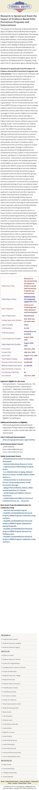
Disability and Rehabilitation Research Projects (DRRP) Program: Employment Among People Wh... (17, 523)
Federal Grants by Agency (11, 647)
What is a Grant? (8, 655)
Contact (15, 783)
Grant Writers (7, 728)
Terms (29, 783)
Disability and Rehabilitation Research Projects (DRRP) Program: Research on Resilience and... (17, 531)
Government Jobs (9, 769)
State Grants (7, 764)
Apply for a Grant (8, 732)
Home (2, 781)
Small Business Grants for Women (14, 667)
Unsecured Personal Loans (12, 752)
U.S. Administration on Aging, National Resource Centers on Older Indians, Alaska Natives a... (18, 474)
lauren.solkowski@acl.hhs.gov (13, 452)
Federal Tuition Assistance (11, 684)
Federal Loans (7, 720)
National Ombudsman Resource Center (18, 464)
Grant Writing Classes (10, 740)
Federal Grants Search (10, 639)
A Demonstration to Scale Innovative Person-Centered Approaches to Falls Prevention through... (17, 482)
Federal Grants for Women (12, 659)
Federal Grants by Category (12, 643)
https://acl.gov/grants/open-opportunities (19, 440)
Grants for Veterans (9, 700)
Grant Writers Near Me (10, 724)
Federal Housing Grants (11, 708)
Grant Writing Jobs (9, 744)
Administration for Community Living (29, 299)
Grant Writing (7, 736)
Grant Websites (8, 777)
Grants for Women (25, 781)
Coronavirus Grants (9, 696)
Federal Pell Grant (9, 680)
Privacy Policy (22, 783)
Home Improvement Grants (12, 704)
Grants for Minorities (10, 671)
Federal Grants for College (11, 676)
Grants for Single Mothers (11, 663)
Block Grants (7, 712)
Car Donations (7, 716)
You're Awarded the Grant (11, 756)
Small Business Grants (10, 688)
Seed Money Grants (9, 692)
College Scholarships (10, 773)
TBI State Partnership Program (15, 510)
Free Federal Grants (9, 748)
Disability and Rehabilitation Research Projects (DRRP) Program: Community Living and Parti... (19, 515)
